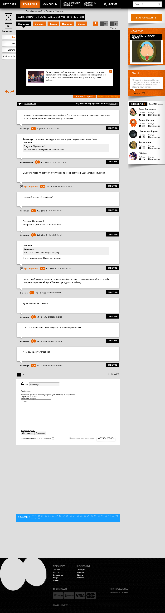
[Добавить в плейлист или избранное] (8, 25)
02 (117, 516)
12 (81, 516)
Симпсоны (50, 4)
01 (39, 519)
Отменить (40, 433)
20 (53, 516)
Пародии (67, 24)
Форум (112, 4)
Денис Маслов (146, 120)
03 (113, 516)
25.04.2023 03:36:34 (55, 317)
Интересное (58, 575)
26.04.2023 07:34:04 (59, 162)
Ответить (112, 128)
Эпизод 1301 (139, 93)
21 (49, 516)
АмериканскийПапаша (71, 4)
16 (67, 516)
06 (102, 516)
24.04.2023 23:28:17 (55, 365)
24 (39, 516)
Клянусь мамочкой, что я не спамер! (36, 438)
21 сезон (59, 11)
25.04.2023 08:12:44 (54, 293)
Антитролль (145, 142)
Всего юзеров (156, 104)
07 (99, 516)
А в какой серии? (84, 96)
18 (60, 516)
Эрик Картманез (147, 109)
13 (78, 516)
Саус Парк (9, 4)
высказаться (30, 104)
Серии (49, 11)
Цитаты (134, 73)
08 (95, 516)
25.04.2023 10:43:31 (64, 268)
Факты (53, 24)
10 (88, 516)
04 (109, 516)
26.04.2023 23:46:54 (53, 129)
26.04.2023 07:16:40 (65, 186)
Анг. (13, 43)
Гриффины (30, 4)
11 (85, 516)
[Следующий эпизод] (12, 92)
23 (42, 516)
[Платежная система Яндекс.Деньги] (58, 595)
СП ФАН (143, 153)
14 (74, 516)
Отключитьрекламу (90, 4)
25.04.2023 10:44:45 (55, 235)
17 (64, 516)
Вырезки (80, 572)
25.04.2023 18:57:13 (55, 211)
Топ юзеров (138, 104)
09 (92, 516)
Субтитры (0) (9, 56)
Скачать (11, 50)
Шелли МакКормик (149, 131)
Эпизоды (56, 569)
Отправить (27, 433)
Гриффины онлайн (34, 11)
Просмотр (23, 24)
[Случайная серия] (8, 17)
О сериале (57, 572)
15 (71, 516)
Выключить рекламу (108, 96)
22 (46, 516)
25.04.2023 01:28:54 (55, 341)
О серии (39, 24)
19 (56, 516)
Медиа (81, 24)
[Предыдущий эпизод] (7, 92)
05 (106, 516)
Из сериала (136, 31)
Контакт (56, 580)
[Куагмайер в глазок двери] (146, 62)
